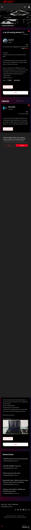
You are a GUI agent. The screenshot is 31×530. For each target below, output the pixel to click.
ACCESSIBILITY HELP (6, 506)
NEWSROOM (15, 504)
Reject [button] (9, 145)
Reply (15, 92)
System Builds (17, 80)
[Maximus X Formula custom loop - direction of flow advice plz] (28, 100)
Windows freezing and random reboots (12, 473)
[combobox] (15, 17)
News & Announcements (8, 468)
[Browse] (2, 7)
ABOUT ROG (4, 504)
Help (25, 7)
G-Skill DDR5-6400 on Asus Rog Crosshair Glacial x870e (15, 458)
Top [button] (2, 526)
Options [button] (29, 25)
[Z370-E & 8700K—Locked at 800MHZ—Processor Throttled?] (25, 100)
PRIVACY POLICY (20, 515)
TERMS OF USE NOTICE (11, 515)
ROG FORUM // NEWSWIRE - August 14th (12, 466)
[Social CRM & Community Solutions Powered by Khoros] (25, 526)
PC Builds (10, 80)
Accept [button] (22, 145)
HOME (9, 504)
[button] (5, 87)
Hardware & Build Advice (8, 25)
